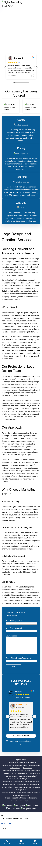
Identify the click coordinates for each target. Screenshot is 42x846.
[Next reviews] (34, 716)
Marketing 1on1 (18, 770)
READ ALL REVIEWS (21, 736)
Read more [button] (12, 76)
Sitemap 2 (18, 801)
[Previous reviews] (8, 716)
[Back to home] (14, 4)
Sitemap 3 (23, 801)
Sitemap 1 (13, 801)
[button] (36, 66)
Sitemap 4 (29, 801)
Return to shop (25, 818)
